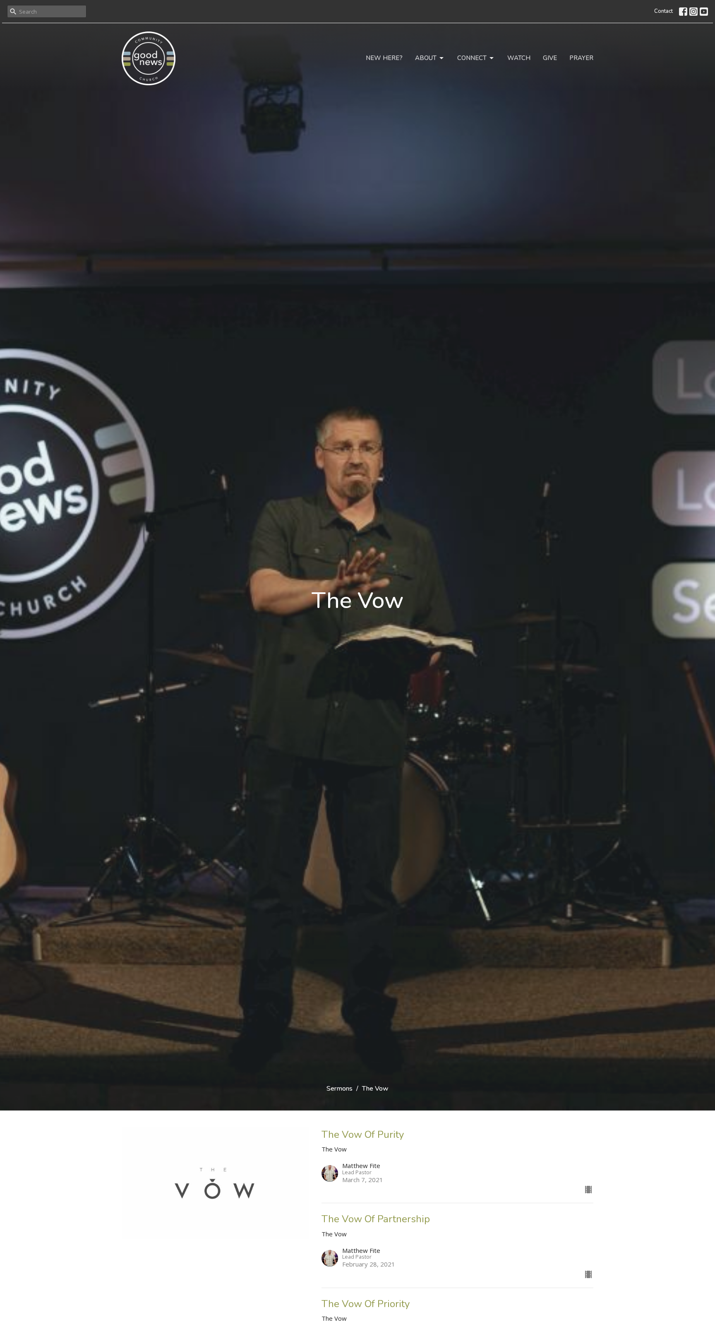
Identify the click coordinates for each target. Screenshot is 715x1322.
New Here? (384, 58)
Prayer (581, 58)
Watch (518, 58)
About (426, 58)
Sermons (339, 1088)
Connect (472, 58)
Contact (663, 11)
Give (550, 58)
